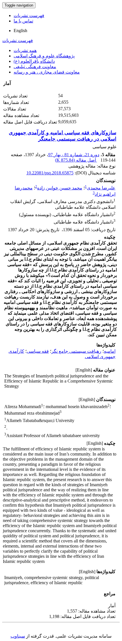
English (20, 30)
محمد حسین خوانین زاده (59, 187)
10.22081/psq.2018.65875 (49, 172)
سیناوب (17, 636)
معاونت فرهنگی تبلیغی (35, 66)
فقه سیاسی (38, 351)
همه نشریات (25, 50)
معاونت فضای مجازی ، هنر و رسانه (47, 72)
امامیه (109, 351)
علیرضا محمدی (101, 187)
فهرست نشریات (29, 15)
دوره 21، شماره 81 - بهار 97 (73, 154)
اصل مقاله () (76, 160)
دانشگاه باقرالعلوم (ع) (34, 61)
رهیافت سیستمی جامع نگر (76, 351)
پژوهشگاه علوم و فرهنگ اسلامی (44, 55)
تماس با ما (23, 20)
